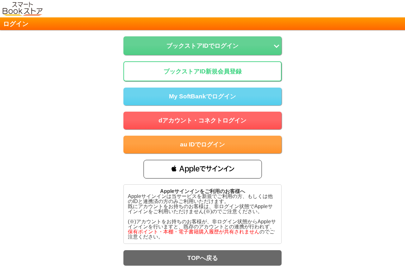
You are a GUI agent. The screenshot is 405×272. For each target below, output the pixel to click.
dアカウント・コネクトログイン (202, 120)
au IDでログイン (202, 144)
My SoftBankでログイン (202, 96)
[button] (202, 169)
